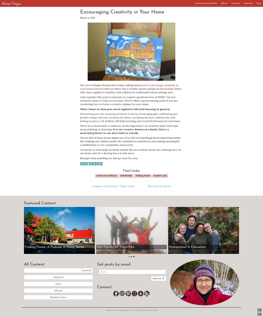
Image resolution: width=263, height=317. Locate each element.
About (224, 3)
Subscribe (157, 278)
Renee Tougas (11, 3)
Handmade (126, 176)
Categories (58, 277)
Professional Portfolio (206, 3)
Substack (248, 3)
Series (58, 284)
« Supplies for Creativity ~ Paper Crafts (113, 186)
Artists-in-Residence (107, 176)
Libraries (58, 290)
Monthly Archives (58, 297)
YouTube (235, 3)
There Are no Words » (160, 186)
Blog (259, 3)
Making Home (143, 176)
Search (85, 270)
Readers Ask (160, 176)
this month (165, 88)
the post (133, 158)
